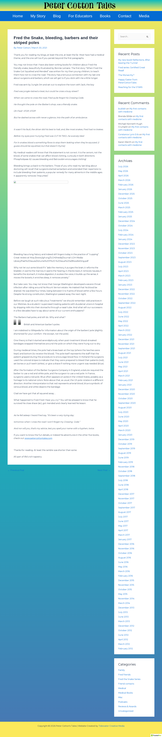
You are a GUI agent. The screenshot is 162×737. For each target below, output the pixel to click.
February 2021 (125, 380)
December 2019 (126, 439)
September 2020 (127, 403)
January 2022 (125, 335)
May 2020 (123, 421)
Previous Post (16, 470)
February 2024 (125, 235)
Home (18, 16)
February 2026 (125, 185)
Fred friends (124, 674)
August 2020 (125, 407)
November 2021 (126, 344)
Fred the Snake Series (129, 679)
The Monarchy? (126, 75)
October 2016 (125, 553)
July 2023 (123, 266)
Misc (120, 697)
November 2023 (126, 248)
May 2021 (123, 366)
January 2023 (125, 285)
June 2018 (123, 485)
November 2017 (126, 498)
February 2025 (125, 212)
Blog (57, 16)
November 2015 (126, 585)
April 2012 (123, 639)
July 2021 (123, 357)
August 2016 (124, 557)
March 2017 (124, 535)
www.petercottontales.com (38, 438)
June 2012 (123, 635)
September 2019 (126, 448)
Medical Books (125, 693)
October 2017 (125, 503)
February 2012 (125, 648)
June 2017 (123, 521)
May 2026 (123, 171)
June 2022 (123, 316)
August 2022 (124, 307)
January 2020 (125, 435)
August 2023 (124, 262)
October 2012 (125, 630)
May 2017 (123, 526)
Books (105, 16)
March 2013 (124, 621)
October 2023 (125, 253)
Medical (122, 688)
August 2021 (124, 353)
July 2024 (123, 230)
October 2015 (125, 589)
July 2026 (123, 166)
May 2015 (122, 594)
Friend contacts (126, 684)
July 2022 (123, 312)
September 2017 (126, 507)
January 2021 (125, 385)
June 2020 (123, 416)
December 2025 (126, 194)
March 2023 (124, 276)
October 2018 (125, 471)
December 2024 (126, 221)
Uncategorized (125, 711)
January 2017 (125, 539)
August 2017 (124, 512)
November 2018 (126, 467)
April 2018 (123, 489)
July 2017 (123, 517)
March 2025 (124, 207)
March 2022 (124, 330)
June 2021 (123, 362)
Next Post (104, 470)
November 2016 (126, 548)
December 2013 (126, 608)
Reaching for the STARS (130, 87)
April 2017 (123, 530)
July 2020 (123, 412)
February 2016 (125, 576)
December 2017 (126, 494)
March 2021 (124, 376)
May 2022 (123, 321)
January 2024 (125, 239)
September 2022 (127, 303)
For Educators (80, 16)
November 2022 (126, 294)
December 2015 (126, 580)
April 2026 (123, 175)
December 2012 (126, 626)
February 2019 (125, 462)
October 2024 (125, 225)
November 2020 (126, 394)
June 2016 (123, 562)
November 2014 (126, 598)
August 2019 (124, 453)
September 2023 (127, 257)
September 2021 (126, 348)
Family (121, 670)
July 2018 (123, 480)
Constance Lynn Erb (128, 134)
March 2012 (124, 644)
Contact (124, 16)
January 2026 (125, 189)
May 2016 (122, 567)
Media (144, 16)
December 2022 (126, 289)
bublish (122, 109)
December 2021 (126, 339)
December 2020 (126, 389)
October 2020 (125, 398)
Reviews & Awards (127, 706)
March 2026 (124, 180)
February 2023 (125, 280)
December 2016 (126, 544)
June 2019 (123, 457)
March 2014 (124, 603)
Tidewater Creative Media (111, 726)
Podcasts (122, 702)
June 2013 (123, 617)
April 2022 (123, 326)
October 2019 (125, 444)
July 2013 (123, 612)
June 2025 (123, 203)
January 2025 (125, 216)
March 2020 (124, 430)
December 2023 (126, 244)
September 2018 (126, 476)
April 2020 (123, 426)
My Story (38, 16)
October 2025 (125, 198)
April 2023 (123, 271)
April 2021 (123, 371)
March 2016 (124, 571)
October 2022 (125, 298)
